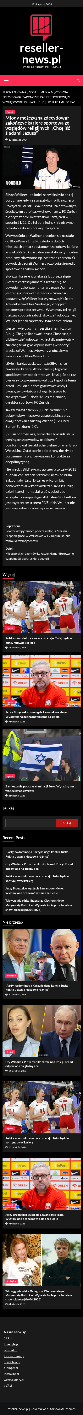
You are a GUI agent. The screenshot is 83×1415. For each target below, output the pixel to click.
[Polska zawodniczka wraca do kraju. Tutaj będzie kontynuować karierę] (42, 607)
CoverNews (38, 1409)
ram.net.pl (10, 1350)
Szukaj (8, 808)
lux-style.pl (11, 1344)
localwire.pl (11, 1373)
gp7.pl (8, 1385)
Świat (10, 1051)
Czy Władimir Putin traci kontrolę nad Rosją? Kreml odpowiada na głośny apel (39, 866)
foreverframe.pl (14, 1356)
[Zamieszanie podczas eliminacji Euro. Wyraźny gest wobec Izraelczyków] (42, 755)
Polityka (11, 975)
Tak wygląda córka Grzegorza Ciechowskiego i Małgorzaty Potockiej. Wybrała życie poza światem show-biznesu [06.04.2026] (38, 905)
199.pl (8, 1338)
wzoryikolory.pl (14, 1379)
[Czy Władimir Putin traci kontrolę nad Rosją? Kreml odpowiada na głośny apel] (42, 1031)
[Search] (78, 80)
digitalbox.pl (12, 1362)
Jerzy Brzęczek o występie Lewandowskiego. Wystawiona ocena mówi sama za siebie (34, 891)
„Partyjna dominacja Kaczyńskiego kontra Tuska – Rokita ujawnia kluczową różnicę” (38, 854)
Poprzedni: (37, 533)
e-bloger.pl (11, 1367)
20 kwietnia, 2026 (17, 994)
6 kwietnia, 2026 (16, 1304)
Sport (10, 112)
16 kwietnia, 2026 (17, 647)
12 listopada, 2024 (18, 139)
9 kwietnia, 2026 (16, 721)
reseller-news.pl (41, 53)
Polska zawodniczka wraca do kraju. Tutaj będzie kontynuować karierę (37, 878)
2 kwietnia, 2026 (16, 795)
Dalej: (39, 553)
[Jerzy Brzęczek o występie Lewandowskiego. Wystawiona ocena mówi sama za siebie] (42, 681)
